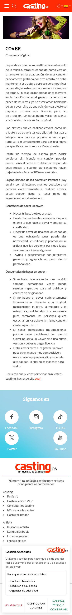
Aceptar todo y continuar (58, 605)
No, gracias (13, 605)
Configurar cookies (36, 605)
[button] (60, 6)
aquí (37, 378)
